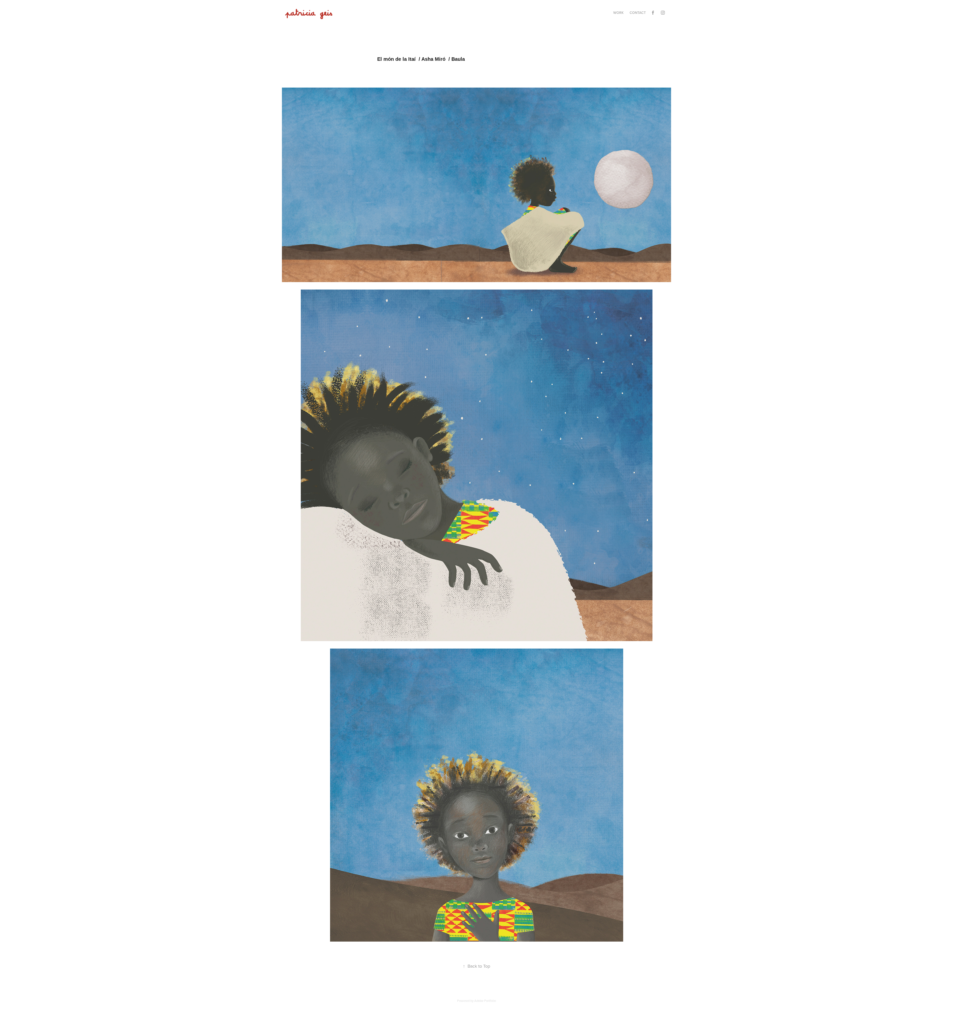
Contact (638, 12)
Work (618, 12)
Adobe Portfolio (485, 1000)
